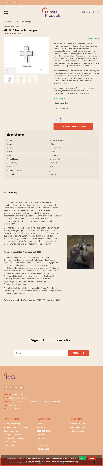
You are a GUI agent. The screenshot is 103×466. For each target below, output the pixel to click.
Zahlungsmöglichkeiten (13, 434)
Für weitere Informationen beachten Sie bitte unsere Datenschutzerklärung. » (52, 462)
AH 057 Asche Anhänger (22, 22)
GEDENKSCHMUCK (44, 431)
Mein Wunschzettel (77, 431)
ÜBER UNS (41, 438)
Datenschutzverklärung (12, 431)
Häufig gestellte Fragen (12, 424)
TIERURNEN (41, 427)
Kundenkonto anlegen (78, 424)
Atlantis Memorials (11, 26)
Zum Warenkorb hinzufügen (73, 126)
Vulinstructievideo (11, 445)
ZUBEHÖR (41, 434)
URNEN (39, 424)
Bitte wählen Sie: (61, 103)
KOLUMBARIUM (43, 449)
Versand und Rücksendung (14, 438)
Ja (82, 458)
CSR (38, 442)
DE (7, 2)
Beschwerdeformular (12, 442)
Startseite (7, 22)
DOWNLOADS (42, 445)
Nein (92, 458)
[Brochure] (83, 12)
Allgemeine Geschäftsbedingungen (17, 427)
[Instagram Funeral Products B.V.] (11, 387)
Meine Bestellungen (77, 427)
